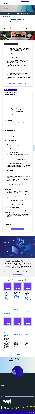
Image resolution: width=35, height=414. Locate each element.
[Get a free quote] (34, 150)
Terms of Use (20, 412)
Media (8, 408)
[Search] (33, 1)
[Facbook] (24, 412)
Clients (17, 407)
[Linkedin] (28, 412)
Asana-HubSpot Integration (17, 297)
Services (9, 407)
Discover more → (7, 313)
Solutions (13, 407)
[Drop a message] (34, 148)
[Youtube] (33, 412)
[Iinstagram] (29, 412)
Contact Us (16, 408)
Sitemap (17, 413)
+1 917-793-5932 (30, 407)
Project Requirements (10, 13)
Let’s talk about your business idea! (17, 228)
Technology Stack (26, 13)
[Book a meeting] (34, 146)
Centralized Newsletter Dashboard (17, 333)
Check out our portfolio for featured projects (17, 83)
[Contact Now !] (34, 413)
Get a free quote (25, 1)
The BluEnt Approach (18, 13)
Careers (12, 408)
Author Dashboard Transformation (8, 299)
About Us (5, 407)
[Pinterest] (31, 412)
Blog (20, 407)
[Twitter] (26, 412)
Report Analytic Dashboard (28, 299)
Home (3, 16)
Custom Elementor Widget (27, 333)
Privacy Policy (15, 412)
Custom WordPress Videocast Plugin (7, 334)
